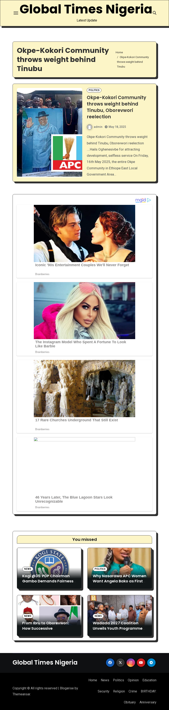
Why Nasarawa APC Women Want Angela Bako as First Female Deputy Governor (119, 581)
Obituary (130, 702)
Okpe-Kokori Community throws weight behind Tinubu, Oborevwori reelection (116, 107)
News (27, 569)
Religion (119, 691)
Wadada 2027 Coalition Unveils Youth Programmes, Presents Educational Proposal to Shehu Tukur (119, 630)
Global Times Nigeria (86, 9)
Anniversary (148, 702)
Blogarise (67, 688)
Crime (133, 691)
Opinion (133, 680)
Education (149, 680)
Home (92, 680)
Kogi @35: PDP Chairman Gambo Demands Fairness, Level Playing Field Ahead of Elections (48, 583)
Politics (94, 90)
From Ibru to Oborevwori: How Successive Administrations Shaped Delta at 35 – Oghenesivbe (47, 630)
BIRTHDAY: (148, 691)
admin (98, 126)
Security (103, 691)
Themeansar (21, 694)
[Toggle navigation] (16, 13)
